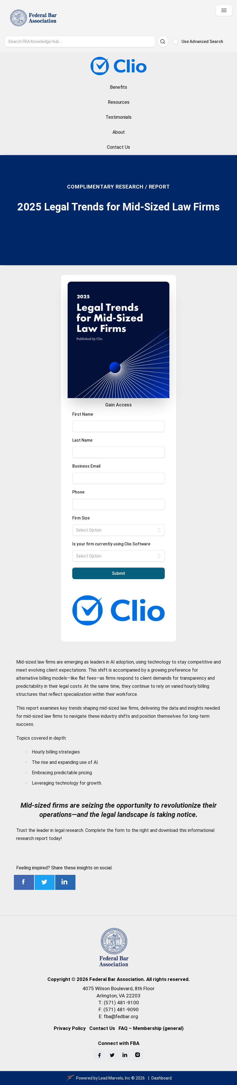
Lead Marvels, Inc (114, 1078)
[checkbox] (175, 41)
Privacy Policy (70, 1028)
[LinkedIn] (125, 1054)
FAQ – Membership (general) (151, 1028)
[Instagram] (137, 1054)
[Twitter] (112, 1054)
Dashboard (161, 1078)
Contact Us (102, 1028)
